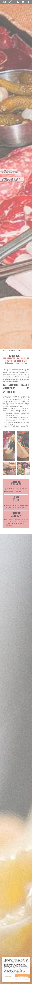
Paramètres (8, 976)
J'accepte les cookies (22, 976)
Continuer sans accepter (21, 979)
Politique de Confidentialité (17, 972)
